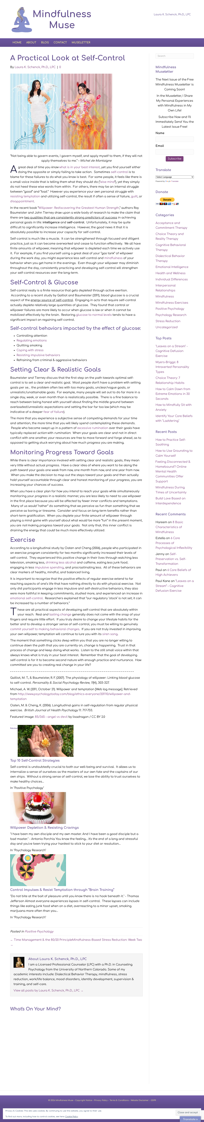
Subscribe (174, 158)
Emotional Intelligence (172, 267)
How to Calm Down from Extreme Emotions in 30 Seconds (173, 393)
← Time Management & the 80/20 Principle (41, 939)
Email (160, 145)
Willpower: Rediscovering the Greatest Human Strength (79, 207)
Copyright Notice (83, 1100)
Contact (60, 42)
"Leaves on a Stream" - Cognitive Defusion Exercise (172, 351)
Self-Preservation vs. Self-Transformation (171, 558)
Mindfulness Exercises (172, 302)
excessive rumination (92, 428)
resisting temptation (25, 196)
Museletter (81, 42)
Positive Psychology (39, 931)
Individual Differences (172, 279)
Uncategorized (167, 327)
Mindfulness (165, 296)
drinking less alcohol (61, 562)
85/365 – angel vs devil (51, 716)
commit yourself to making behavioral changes (44, 629)
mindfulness (113, 258)
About (31, 42)
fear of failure (54, 411)
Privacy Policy (101, 1100)
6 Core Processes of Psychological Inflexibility (174, 543)
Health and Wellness (171, 273)
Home (17, 42)
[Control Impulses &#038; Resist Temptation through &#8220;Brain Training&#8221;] (38, 870)
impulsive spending (49, 567)
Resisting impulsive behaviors (38, 355)
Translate (174, 181)
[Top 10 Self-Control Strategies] (45, 740)
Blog (45, 42)
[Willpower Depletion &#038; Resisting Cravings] (38, 807)
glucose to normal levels (94, 314)
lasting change (60, 614)
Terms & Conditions (119, 1100)
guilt (134, 196)
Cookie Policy (71, 1116)
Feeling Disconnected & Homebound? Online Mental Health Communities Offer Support (173, 471)
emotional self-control (26, 598)
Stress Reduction (168, 321)
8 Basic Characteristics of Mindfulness (169, 527)
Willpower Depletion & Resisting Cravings (44, 828)
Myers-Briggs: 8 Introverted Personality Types (172, 367)
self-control (119, 172)
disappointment (22, 201)
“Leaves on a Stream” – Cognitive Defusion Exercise (175, 585)
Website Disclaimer (140, 1100)
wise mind (107, 181)
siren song (110, 634)
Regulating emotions (32, 340)
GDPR (153, 1100)
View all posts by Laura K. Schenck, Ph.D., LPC (48, 990)
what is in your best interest (79, 167)
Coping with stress (30, 350)
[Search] (191, 42)
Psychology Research (171, 315)
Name (160, 133)
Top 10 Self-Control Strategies (35, 760)
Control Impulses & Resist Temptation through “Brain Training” (62, 890)
